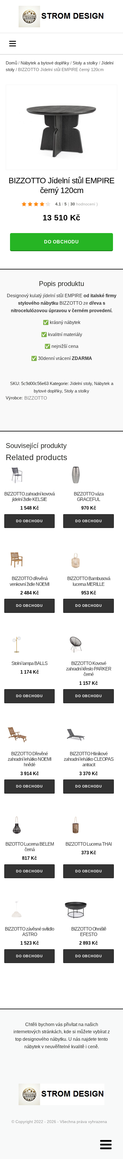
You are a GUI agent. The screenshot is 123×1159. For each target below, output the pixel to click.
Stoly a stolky (85, 63)
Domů (11, 63)
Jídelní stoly (81, 383)
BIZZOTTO (35, 398)
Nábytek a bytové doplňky (45, 63)
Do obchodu (61, 241)
